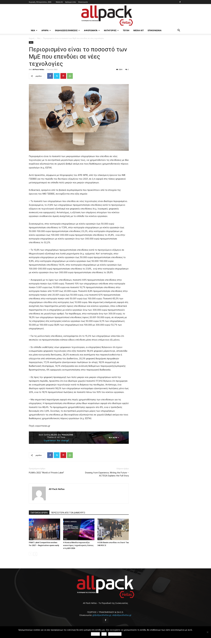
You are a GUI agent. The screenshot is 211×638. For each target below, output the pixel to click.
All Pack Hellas (38, 69)
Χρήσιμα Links (70, 2)
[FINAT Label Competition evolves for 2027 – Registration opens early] (44, 529)
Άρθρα (45, 30)
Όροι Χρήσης (114, 634)
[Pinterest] (63, 76)
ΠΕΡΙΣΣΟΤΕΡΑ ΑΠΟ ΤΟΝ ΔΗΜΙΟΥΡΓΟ (68, 513)
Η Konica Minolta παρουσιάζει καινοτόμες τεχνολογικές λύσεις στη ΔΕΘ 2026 (78, 545)
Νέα (33, 30)
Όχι (104, 634)
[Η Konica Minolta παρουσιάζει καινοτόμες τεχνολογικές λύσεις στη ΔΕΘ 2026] (78, 529)
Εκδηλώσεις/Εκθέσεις (66, 30)
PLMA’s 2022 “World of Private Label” (46, 472)
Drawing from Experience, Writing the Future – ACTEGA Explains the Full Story (107, 474)
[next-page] (35, 554)
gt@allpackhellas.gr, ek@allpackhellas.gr (112, 615)
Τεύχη (126, 30)
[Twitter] (57, 76)
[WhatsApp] (70, 76)
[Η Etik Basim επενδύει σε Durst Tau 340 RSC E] (113, 529)
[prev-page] (30, 554)
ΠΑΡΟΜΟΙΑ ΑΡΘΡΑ (39, 513)
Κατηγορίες (110, 30)
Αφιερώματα (90, 30)
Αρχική (31, 38)
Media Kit (59, 2)
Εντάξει (95, 634)
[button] (178, 30)
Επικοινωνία (83, 2)
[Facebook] (180, 2)
